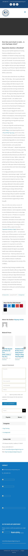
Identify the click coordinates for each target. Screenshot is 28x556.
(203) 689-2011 (6, 1)
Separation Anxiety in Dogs (9, 229)
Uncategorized (21, 294)
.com (19, 469)
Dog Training (6, 428)
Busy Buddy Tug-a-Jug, (8, 132)
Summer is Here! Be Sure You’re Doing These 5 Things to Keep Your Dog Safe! (20, 352)
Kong (7, 130)
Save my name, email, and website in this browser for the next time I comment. (12, 397)
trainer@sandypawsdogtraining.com (18, 1)
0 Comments (6, 359)
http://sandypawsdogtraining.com (13, 452)
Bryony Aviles (6, 294)
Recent (20, 417)
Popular (8, 417)
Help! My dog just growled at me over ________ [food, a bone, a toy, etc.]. (7, 352)
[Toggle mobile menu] (25, 12)
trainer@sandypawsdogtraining (11, 469)
